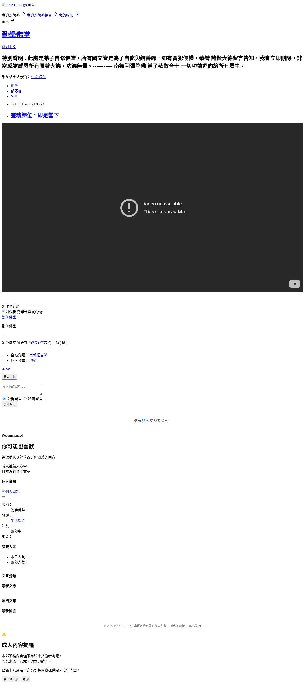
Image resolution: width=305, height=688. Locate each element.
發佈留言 (9, 404)
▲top (6, 368)
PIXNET (119, 626)
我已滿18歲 (11, 679)
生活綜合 (38, 77)
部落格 (16, 91)
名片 (14, 96)
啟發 (33, 360)
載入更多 (9, 377)
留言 (43, 343)
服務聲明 (195, 626)
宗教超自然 (38, 355)
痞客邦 (34, 343)
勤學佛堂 (16, 35)
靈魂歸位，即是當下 (35, 115)
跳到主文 (9, 47)
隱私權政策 (177, 626)
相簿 (14, 86)
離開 (26, 679)
